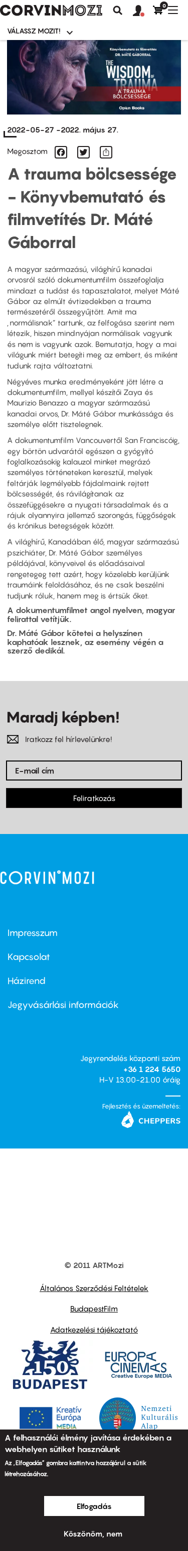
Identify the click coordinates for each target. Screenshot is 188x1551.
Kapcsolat (29, 957)
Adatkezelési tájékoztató (94, 1329)
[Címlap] (51, 10)
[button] (143, 11)
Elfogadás (94, 1506)
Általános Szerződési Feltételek (94, 1288)
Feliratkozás (94, 798)
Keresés (118, 11)
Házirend (27, 981)
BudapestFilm (94, 1308)
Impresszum (33, 933)
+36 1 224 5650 (151, 1069)
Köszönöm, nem (93, 1533)
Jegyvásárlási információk (63, 1005)
